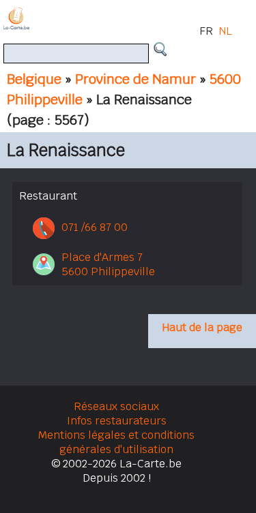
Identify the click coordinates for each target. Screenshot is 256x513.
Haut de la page (202, 327)
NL (225, 31)
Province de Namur (135, 79)
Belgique (34, 79)
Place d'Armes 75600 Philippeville (108, 264)
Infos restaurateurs (117, 421)
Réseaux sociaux (116, 406)
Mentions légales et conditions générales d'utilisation (116, 442)
